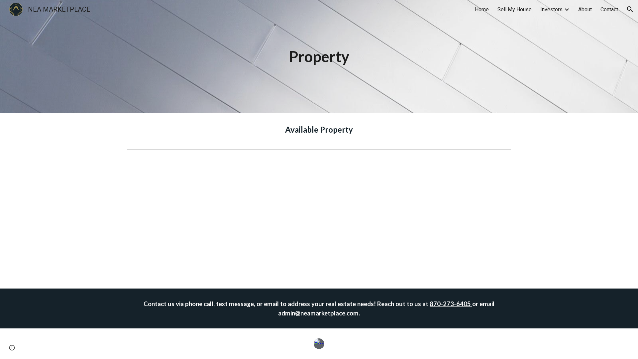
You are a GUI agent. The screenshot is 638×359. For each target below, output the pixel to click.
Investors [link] (551, 9)
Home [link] (482, 9)
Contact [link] (609, 9)
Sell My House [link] (514, 9)
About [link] (585, 9)
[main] (319, 57)
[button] (630, 9)
